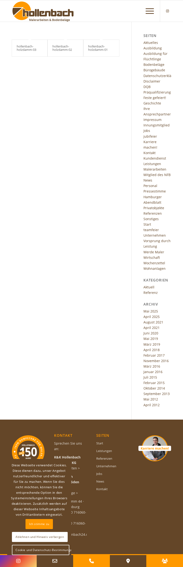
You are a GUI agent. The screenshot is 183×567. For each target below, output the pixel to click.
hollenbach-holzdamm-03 (26, 48)
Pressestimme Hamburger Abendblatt (154, 196)
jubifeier (150, 136)
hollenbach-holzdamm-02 (62, 48)
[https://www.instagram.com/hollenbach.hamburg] (18, 561)
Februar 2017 (154, 355)
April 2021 (151, 327)
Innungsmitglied (156, 125)
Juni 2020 (150, 333)
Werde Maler (153, 252)
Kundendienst (154, 158)
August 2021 (153, 322)
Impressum (152, 119)
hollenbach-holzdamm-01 (98, 48)
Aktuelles (150, 42)
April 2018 (151, 350)
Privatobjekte (153, 208)
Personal (150, 185)
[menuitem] (147, 11)
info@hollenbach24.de (72, 534)
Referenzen (152, 213)
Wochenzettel (154, 263)
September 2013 (156, 393)
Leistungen (152, 163)
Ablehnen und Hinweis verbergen (39, 537)
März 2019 (151, 344)
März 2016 (151, 366)
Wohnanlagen (154, 268)
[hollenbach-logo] (43, 11)
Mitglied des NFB (157, 174)
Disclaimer (151, 81)
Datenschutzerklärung (161, 75)
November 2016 (156, 361)
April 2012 (151, 405)
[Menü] (147, 11)
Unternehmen (154, 235)
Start (147, 224)
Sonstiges (151, 219)
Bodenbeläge (153, 64)
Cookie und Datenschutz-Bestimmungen (42, 550)
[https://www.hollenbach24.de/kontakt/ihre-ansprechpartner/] (164, 561)
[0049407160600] (91, 561)
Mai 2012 (150, 399)
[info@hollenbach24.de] (55, 561)
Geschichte (152, 103)
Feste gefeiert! (154, 97)
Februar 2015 (154, 382)
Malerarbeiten (154, 169)
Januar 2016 (153, 371)
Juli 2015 (150, 377)
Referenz (150, 292)
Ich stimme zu (39, 524)
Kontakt (149, 153)
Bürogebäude (154, 70)
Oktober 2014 (154, 388)
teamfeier (151, 230)
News (147, 180)
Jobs (146, 130)
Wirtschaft (151, 257)
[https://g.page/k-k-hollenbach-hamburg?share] (128, 561)
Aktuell (148, 287)
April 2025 (151, 316)
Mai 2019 (150, 338)
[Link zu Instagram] (167, 11)
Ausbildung (152, 48)
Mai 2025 (150, 311)
